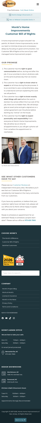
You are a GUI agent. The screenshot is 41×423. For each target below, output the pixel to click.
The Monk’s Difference (10, 238)
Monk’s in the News (9, 299)
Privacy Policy (7, 303)
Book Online (29, 10)
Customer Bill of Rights (10, 242)
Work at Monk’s (7, 292)
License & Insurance (9, 296)
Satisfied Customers (9, 245)
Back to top (20, 420)
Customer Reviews (20, 185)
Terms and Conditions (10, 307)
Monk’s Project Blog (9, 289)
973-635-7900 (30, 220)
